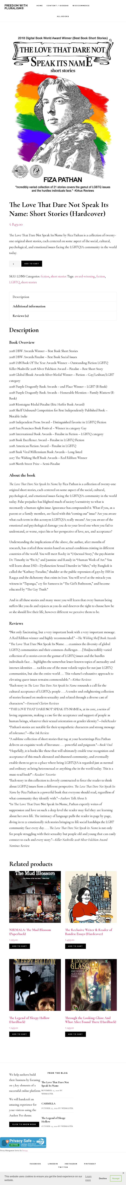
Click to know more (24, 1124)
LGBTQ (14, 282)
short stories (58, 276)
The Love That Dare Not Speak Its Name (55, 1083)
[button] (110, 40)
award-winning (85, 276)
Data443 (25, 1150)
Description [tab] (21, 297)
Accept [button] (116, 1178)
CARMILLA (48, 1103)
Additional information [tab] (29, 306)
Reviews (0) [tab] (21, 316)
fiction (45, 276)
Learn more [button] (88, 1178)
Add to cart (31, 263)
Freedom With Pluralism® (16, 7)
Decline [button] (103, 1178)
